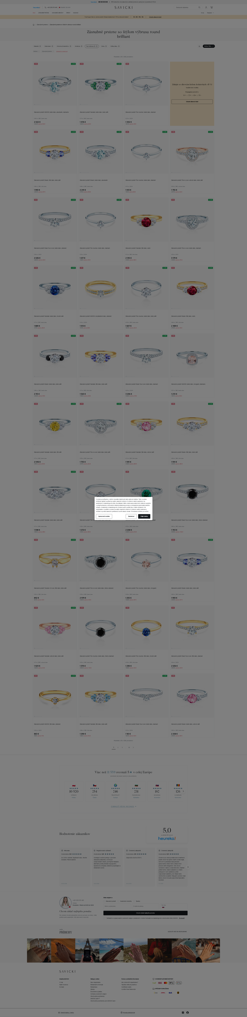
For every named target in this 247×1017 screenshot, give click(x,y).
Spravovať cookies (104, 516)
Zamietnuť (131, 516)
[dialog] (123, 508)
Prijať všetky (144, 516)
